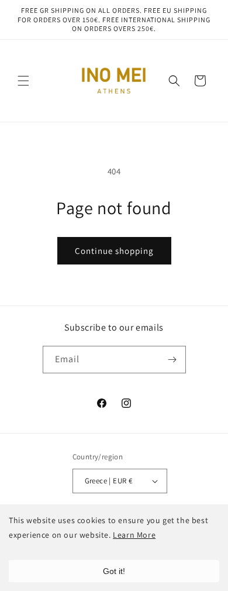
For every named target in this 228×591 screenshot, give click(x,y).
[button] (23, 81)
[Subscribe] (172, 359)
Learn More (134, 535)
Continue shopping (114, 250)
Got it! (114, 571)
